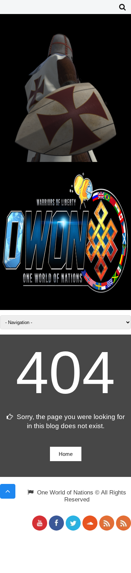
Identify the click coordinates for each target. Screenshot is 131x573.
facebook (56, 523)
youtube (39, 523)
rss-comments (123, 523)
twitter (73, 523)
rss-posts (106, 523)
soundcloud (89, 523)
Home (66, 454)
